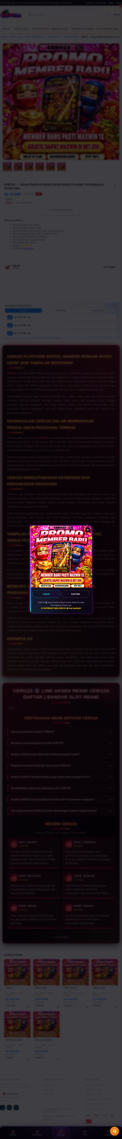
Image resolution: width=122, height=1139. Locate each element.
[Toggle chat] (114, 1131)
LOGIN (46, 594)
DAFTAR (75, 594)
